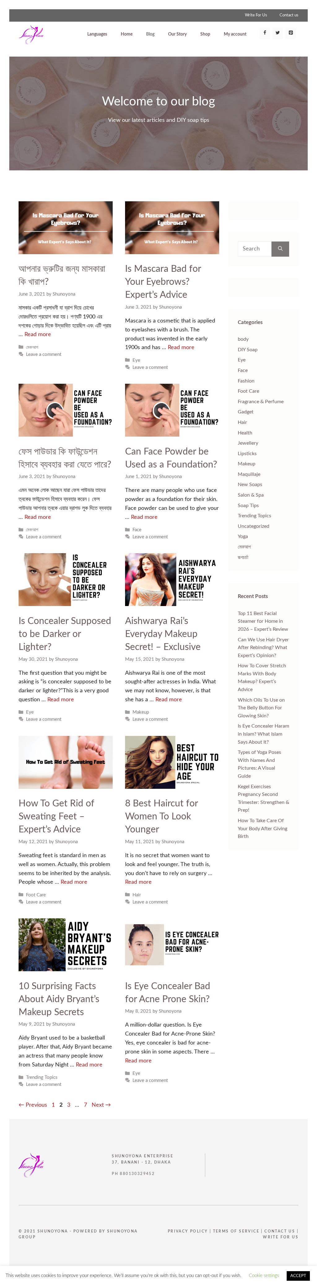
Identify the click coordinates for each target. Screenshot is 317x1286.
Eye (136, 360)
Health (245, 432)
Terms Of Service (237, 1231)
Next (101, 1105)
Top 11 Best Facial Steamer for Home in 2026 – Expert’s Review (263, 621)
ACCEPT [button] (298, 1276)
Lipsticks (247, 453)
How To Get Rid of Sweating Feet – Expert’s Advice (56, 816)
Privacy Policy (188, 1231)
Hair (136, 895)
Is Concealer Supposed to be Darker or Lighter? (65, 634)
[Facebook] (264, 33)
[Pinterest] (290, 33)
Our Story (177, 34)
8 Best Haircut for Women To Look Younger (161, 816)
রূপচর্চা (243, 557)
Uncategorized (253, 526)
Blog (150, 34)
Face (136, 530)
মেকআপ (32, 347)
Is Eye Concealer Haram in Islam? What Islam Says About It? (263, 734)
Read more (37, 334)
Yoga (243, 536)
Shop (205, 34)
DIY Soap (248, 349)
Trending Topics (42, 1077)
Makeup (140, 712)
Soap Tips (248, 505)
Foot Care (36, 895)
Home (126, 34)
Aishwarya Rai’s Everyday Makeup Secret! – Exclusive (163, 634)
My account (235, 34)
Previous (33, 1105)
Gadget (246, 411)
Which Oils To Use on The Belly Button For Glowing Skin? (261, 708)
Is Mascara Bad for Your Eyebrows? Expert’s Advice (163, 282)
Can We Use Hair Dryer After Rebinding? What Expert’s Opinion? (263, 647)
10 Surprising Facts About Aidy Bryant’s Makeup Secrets (59, 999)
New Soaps (250, 484)
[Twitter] (277, 33)
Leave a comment (43, 354)
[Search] (280, 249)
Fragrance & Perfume (261, 401)
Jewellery (248, 443)
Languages (97, 34)
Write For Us (256, 15)
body (243, 339)
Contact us (289, 15)
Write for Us (280, 1237)
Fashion (246, 380)
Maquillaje (249, 474)
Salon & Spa (251, 495)
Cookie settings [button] (264, 1275)
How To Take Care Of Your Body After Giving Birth (262, 828)
